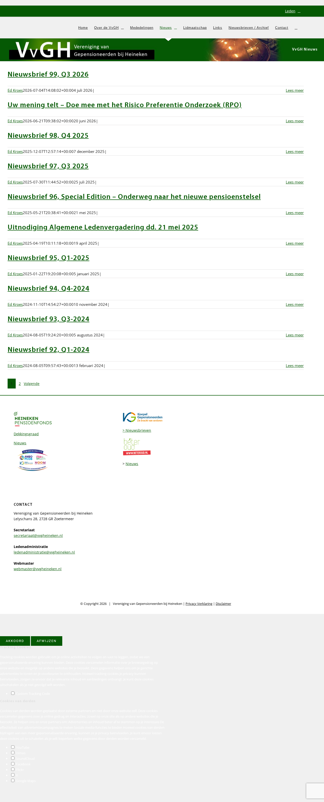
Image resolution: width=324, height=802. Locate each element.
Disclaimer (223, 603)
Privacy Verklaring (199, 603)
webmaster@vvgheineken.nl (38, 568)
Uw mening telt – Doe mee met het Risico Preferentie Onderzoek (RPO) (125, 105)
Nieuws (20, 443)
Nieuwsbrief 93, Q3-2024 (48, 319)
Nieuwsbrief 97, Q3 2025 (48, 166)
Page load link (12, 616)
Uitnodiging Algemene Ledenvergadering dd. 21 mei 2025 (103, 227)
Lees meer (295, 90)
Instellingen (142, 633)
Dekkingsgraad (26, 433)
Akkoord (15, 641)
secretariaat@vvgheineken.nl (38, 535)
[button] (296, 27)
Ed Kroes (15, 90)
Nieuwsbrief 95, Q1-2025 (48, 258)
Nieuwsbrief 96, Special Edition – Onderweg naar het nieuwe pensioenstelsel (134, 197)
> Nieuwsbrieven (137, 430)
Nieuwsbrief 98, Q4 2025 (48, 136)
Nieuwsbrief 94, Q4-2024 (48, 288)
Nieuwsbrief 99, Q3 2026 (48, 74)
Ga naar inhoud (13, 2)
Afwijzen (46, 641)
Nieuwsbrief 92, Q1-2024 (48, 350)
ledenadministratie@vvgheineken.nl (44, 552)
